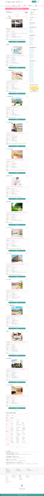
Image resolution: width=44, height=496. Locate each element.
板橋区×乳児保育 (31, 74)
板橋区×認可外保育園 (32, 55)
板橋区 (14, 6)
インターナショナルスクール (13, 432)
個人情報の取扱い (20, 479)
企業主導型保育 (23, 429)
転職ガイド (13, 476)
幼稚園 (17, 428)
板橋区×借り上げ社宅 (32, 66)
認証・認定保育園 (18, 427)
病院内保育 (12, 429)
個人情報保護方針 (20, 478)
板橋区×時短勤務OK (32, 78)
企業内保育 (18, 429)
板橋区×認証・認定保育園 (32, 50)
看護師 (23, 423)
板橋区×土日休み (31, 70)
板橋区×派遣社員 (31, 31)
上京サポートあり (24, 442)
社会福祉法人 (12, 441)
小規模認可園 (23, 427)
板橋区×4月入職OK (31, 75)
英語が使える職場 (12, 442)
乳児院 (23, 432)
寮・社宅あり (23, 441)
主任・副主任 (12, 423)
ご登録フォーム (7, 479)
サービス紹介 (7, 477)
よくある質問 (7, 478)
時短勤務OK (18, 441)
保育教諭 (23, 422)
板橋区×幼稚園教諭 (31, 38)
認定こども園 (12, 428)
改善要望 (6, 480)
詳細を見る (17, 41)
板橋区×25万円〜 (31, 24)
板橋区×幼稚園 (31, 54)
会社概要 (20, 476)
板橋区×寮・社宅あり (32, 79)
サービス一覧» (36, 478)
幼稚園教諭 (18, 422)
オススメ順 (24, 16)
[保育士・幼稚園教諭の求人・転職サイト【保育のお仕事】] (10, 2)
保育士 (11, 422)
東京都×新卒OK (31, 20)
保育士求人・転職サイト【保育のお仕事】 (8, 6)
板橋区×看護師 (31, 43)
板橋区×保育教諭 (31, 39)
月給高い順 (17, 16)
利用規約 (20, 477)
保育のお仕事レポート (14, 477)
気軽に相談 (34, 1)
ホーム (6, 476)
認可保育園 (12, 427)
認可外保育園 (23, 428)
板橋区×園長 (31, 42)
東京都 (13, 6)
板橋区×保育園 (31, 58)
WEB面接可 (18, 442)
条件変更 (26, 12)
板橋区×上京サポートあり (32, 82)
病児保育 (17, 432)
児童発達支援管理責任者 (19, 425)
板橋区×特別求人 (31, 62)
